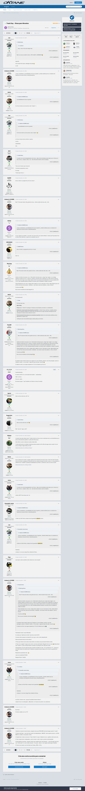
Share (47, 27)
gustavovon (68, 46)
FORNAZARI (68, 70)
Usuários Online (27, 9)
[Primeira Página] (5, 33)
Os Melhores (35, 9)
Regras (9, 9)
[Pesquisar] (80, 7)
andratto (68, 62)
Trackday (13, 6)
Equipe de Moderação (17, 9)
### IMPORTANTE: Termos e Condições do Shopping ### (69, 29)
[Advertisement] (32, 18)
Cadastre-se (78, 2)
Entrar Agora (44, 766)
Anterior (8, 33)
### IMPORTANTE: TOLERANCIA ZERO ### (70, 25)
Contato (45, 782)
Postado (21, 37)
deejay (77, 46)
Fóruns (4, 9)
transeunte (68, 43)
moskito (68, 77)
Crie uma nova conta (19, 766)
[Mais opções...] (58, 38)
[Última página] (32, 33)
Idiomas (40, 782)
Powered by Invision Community (42, 784)
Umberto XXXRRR (79, 43)
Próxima (28, 33)
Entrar (71, 2)
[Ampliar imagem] (42, 54)
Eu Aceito (76, 788)
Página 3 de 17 (37, 33)
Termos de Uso (25, 789)
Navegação (6, 6)
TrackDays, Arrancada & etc (23, 28)
